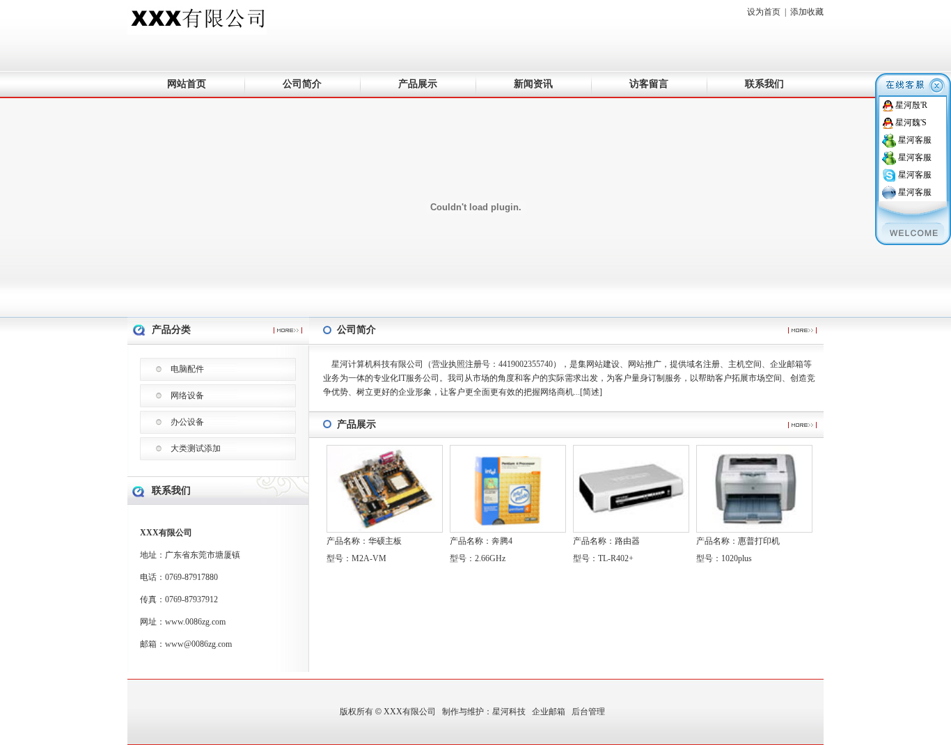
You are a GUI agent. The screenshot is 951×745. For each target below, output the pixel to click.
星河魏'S (911, 122)
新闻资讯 (533, 84)
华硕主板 (385, 541)
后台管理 (588, 711)
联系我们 (764, 84)
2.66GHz (490, 558)
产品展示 (417, 84)
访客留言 (648, 84)
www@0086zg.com (198, 644)
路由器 (627, 541)
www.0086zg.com (195, 622)
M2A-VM (369, 558)
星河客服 (915, 140)
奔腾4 (502, 541)
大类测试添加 (196, 448)
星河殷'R (911, 105)
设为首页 (763, 12)
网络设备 (187, 395)
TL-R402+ (616, 558)
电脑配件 (187, 369)
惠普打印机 (759, 541)
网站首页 (186, 84)
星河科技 (509, 711)
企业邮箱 (548, 711)
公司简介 (302, 84)
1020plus (736, 558)
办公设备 (187, 422)
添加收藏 (807, 12)
